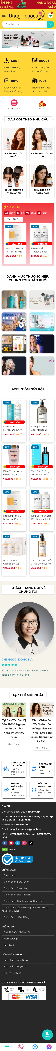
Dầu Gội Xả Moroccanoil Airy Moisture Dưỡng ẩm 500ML (12, 428)
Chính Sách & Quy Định (16, 881)
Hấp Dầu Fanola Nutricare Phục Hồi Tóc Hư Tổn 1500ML (13, 517)
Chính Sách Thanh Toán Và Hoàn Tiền (24, 901)
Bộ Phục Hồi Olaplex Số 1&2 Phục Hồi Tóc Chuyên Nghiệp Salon (11, 562)
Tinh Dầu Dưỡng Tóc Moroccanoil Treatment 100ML (40, 473)
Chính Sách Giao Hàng (16, 888)
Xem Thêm (14, 748)
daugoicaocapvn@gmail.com (25, 829)
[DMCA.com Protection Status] (9, 849)
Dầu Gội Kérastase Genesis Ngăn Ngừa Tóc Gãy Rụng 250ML (13, 473)
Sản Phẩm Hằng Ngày (16, 960)
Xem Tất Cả (13, 219)
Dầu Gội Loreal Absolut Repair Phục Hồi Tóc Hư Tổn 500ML (40, 250)
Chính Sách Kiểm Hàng (16, 917)
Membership (11, 938)
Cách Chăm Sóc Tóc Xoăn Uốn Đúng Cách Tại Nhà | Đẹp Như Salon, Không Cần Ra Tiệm (14, 731)
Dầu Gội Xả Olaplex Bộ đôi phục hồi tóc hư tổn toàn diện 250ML (14, 250)
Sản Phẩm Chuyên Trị (15, 966)
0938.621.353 (21, 824)
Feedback (9, 945)
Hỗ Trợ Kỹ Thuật (12, 973)
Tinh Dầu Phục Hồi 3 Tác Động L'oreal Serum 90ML (41, 562)
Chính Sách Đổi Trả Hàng (17, 894)
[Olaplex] (28, 40)
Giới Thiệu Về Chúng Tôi (17, 932)
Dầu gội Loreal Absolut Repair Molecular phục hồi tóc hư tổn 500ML (41, 428)
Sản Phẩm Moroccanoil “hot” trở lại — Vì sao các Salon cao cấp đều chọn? (42, 729)
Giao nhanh (10, 875)
